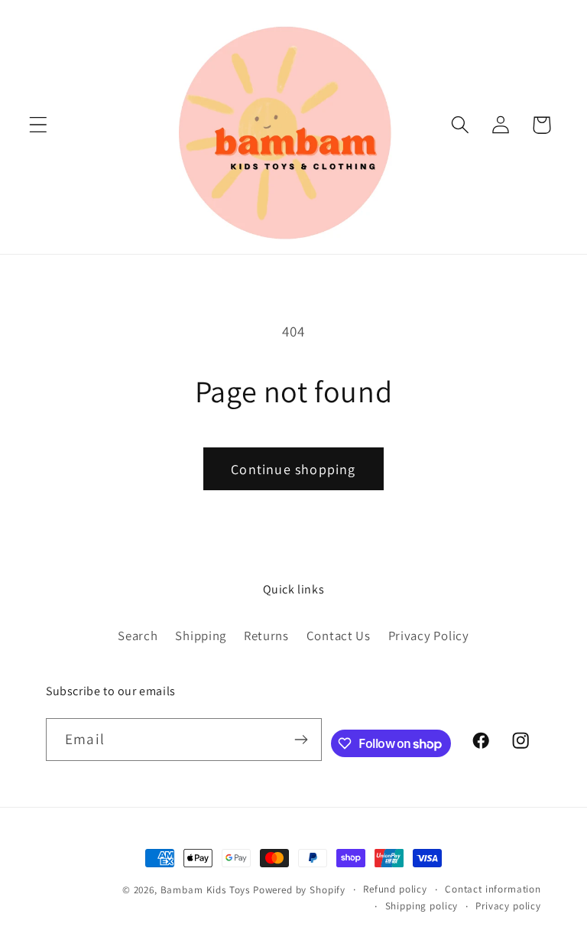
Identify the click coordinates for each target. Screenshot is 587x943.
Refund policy (395, 889)
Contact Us (338, 635)
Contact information (493, 889)
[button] (38, 125)
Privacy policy (508, 905)
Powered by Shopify (299, 889)
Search (137, 635)
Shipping (200, 635)
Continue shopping (293, 469)
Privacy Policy (428, 635)
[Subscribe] (301, 739)
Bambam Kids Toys (207, 889)
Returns (266, 635)
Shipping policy (422, 905)
